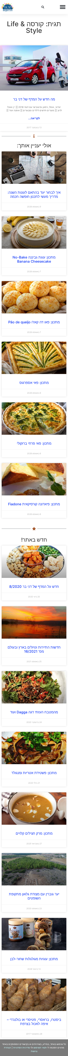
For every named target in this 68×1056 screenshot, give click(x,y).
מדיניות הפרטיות (21, 1047)
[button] (62, 7)
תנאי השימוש (40, 1047)
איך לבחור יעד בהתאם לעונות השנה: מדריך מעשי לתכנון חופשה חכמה (34, 194)
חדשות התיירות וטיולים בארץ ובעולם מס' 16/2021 (34, 649)
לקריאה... (34, 118)
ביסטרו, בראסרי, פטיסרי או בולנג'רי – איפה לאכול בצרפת (34, 1022)
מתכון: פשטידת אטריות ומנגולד (34, 773)
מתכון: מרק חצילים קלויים (34, 833)
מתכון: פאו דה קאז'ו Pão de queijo (34, 322)
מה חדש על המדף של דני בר (34, 99)
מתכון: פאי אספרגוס (34, 383)
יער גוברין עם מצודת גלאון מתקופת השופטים (34, 896)
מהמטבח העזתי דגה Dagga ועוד (34, 712)
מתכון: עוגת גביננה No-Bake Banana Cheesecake (34, 259)
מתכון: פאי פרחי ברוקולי (34, 443)
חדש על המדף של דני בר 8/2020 (34, 587)
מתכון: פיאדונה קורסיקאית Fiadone (34, 504)
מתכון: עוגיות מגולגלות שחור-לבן (34, 959)
